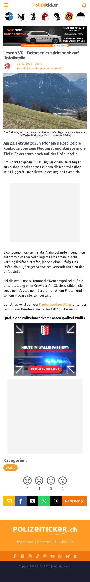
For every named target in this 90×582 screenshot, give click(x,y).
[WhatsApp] (60, 556)
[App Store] (75, 556)
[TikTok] (37, 556)
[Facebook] (15, 556)
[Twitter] (22, 556)
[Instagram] (30, 556)
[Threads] (45, 556)
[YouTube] (52, 556)
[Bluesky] (68, 556)
